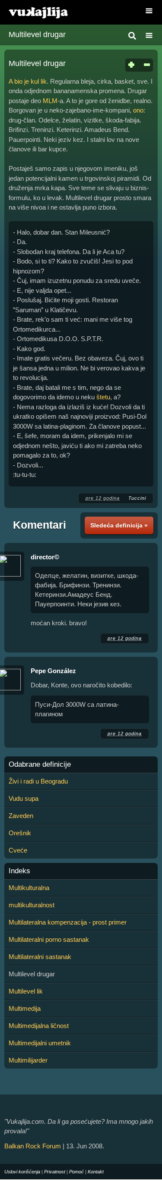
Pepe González (53, 670)
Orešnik (20, 833)
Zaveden (21, 815)
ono (138, 110)
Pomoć (76, 1171)
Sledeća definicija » (119, 525)
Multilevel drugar (37, 34)
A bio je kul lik (28, 81)
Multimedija (25, 1008)
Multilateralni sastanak (40, 956)
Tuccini (137, 498)
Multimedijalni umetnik (40, 1043)
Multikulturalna (29, 887)
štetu (103, 397)
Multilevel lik (26, 991)
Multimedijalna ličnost (39, 1025)
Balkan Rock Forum (32, 1146)
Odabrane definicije (40, 764)
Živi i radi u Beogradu (38, 781)
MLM (50, 100)
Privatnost (54, 1171)
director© (45, 557)
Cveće (18, 850)
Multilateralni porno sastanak (49, 939)
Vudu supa (23, 798)
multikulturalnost (31, 905)
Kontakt (96, 1171)
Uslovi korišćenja (22, 1171)
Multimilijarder (28, 1060)
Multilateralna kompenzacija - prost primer (68, 922)
